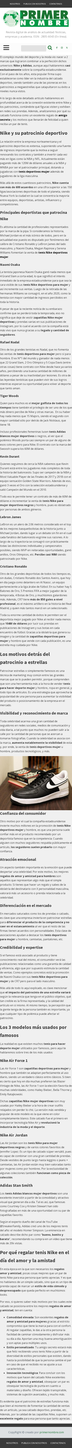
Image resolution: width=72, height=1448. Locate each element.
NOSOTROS (15, 4)
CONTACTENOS (55, 4)
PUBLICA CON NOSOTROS (34, 4)
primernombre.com (51, 1432)
